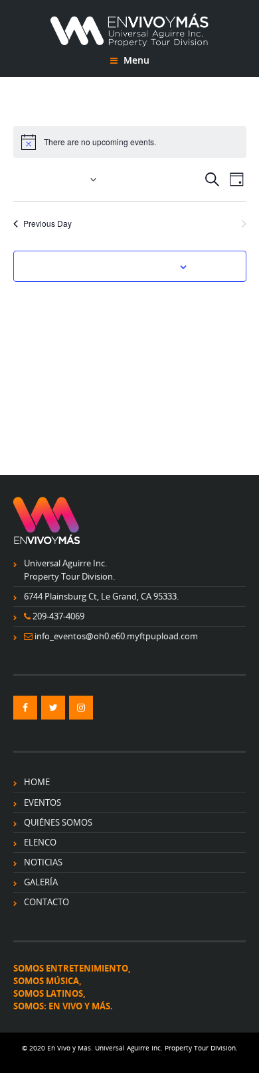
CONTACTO (46, 902)
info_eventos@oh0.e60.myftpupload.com (116, 636)
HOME (37, 782)
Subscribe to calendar (122, 266)
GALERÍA (41, 882)
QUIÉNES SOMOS (58, 822)
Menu (135, 60)
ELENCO (40, 842)
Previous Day (47, 223)
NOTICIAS (43, 862)
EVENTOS (42, 802)
